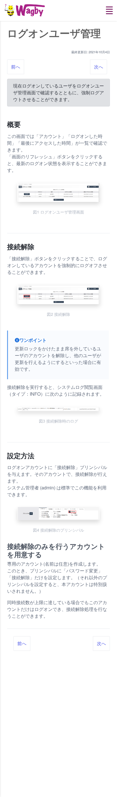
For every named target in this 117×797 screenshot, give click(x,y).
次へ (98, 66)
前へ (15, 66)
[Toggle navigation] (109, 10)
